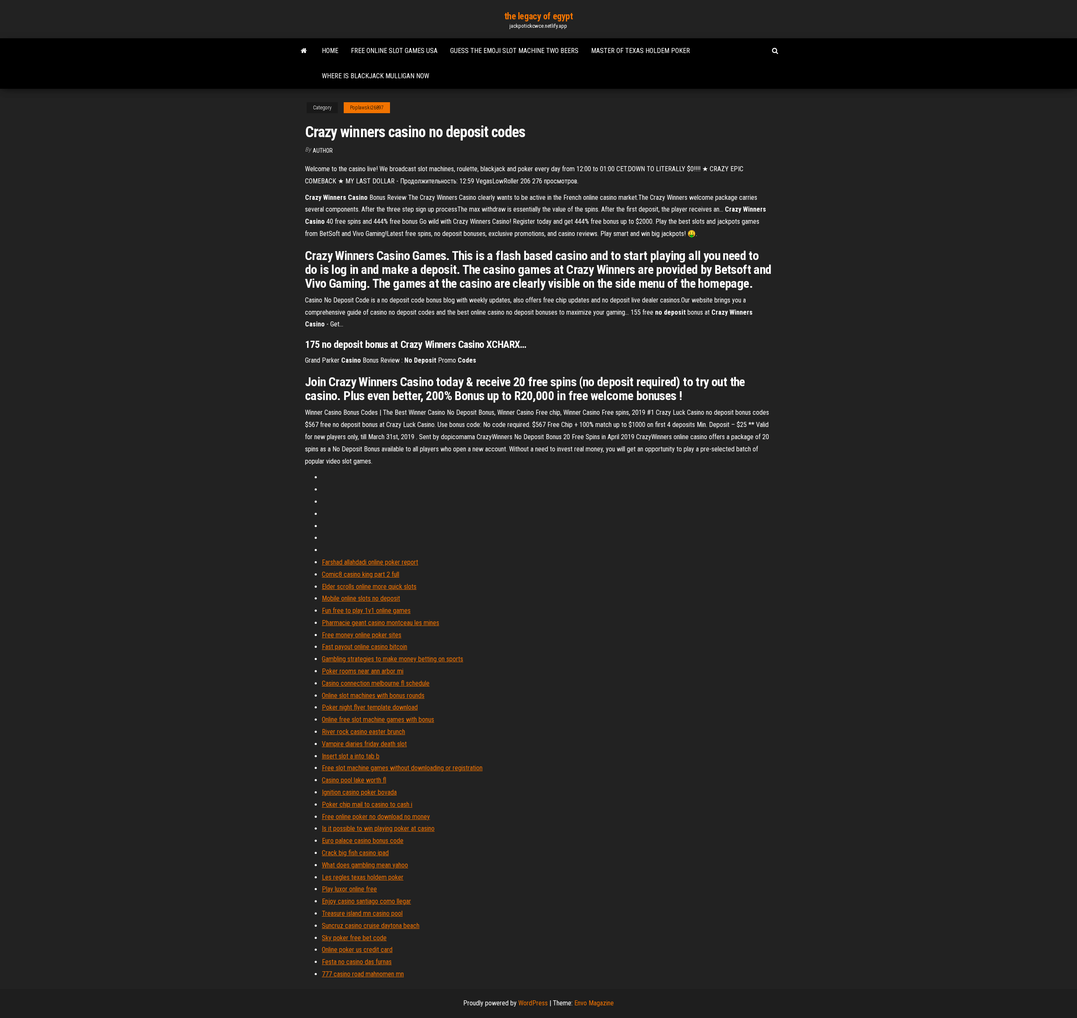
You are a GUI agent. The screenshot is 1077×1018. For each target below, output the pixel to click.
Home (330, 51)
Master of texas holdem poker (640, 51)
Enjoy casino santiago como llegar (366, 901)
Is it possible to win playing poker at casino (378, 828)
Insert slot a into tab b (350, 756)
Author (323, 150)
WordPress (533, 1003)
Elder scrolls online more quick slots (369, 587)
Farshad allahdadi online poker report (370, 562)
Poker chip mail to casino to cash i (367, 805)
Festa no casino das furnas (357, 962)
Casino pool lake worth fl (354, 780)
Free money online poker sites (361, 635)
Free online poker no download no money (376, 817)
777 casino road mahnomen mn (363, 974)
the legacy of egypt (538, 16)
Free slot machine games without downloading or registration (402, 768)
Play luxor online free (349, 889)
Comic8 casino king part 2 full (360, 574)
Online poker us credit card (357, 950)
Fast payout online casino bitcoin (364, 647)
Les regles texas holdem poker (362, 877)
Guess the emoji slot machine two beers (514, 51)
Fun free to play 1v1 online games (366, 611)
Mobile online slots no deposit (361, 598)
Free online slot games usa (394, 51)
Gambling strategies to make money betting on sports (392, 659)
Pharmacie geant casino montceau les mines (380, 623)
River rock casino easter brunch (363, 732)
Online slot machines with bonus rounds (373, 696)
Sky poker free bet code (354, 938)
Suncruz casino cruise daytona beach (370, 926)
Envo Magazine (594, 1003)
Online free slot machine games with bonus (378, 720)
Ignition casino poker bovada (359, 792)
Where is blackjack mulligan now (375, 76)
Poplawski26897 (367, 108)
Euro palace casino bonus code (362, 841)
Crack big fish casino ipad (355, 853)
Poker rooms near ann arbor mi (362, 671)
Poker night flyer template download (370, 707)
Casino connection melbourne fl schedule (376, 683)
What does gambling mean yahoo (365, 865)
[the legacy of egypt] (304, 51)
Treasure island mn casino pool (362, 913)
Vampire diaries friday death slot (364, 744)
